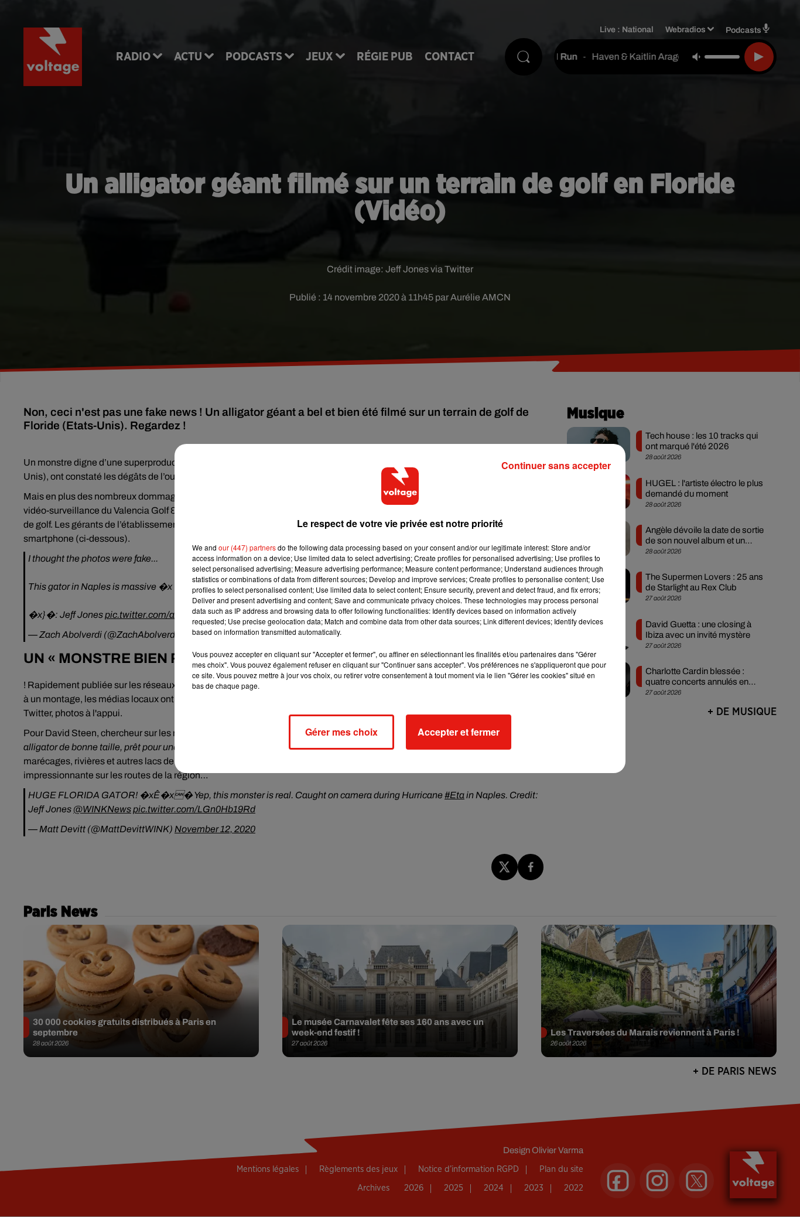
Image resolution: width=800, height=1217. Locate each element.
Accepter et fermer (459, 732)
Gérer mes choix (341, 732)
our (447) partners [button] (247, 547)
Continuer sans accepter (556, 465)
